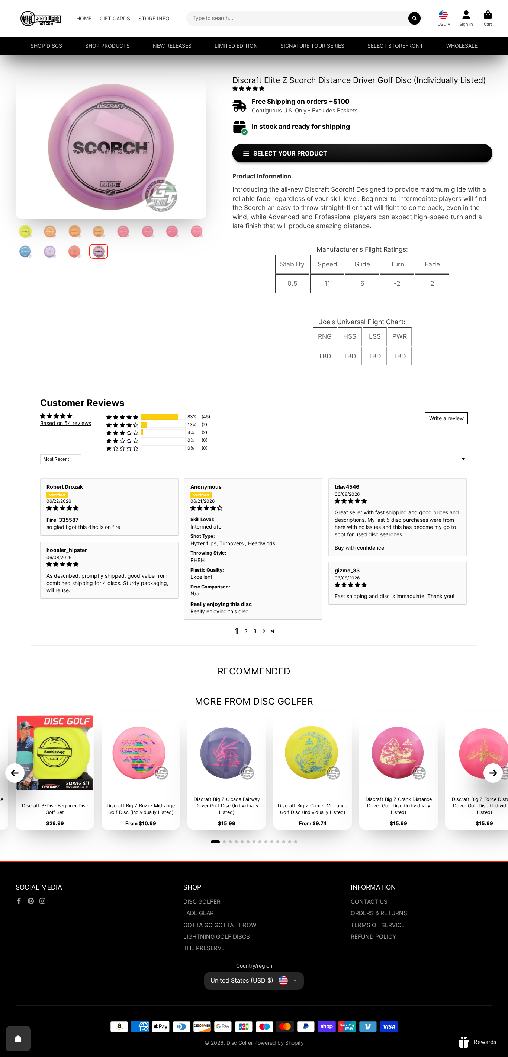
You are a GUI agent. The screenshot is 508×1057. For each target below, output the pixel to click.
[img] (109, 508)
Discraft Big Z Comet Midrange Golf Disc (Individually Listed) (312, 771)
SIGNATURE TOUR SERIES (312, 45)
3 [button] (255, 631)
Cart (487, 18)
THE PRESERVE (204, 948)
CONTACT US (369, 901)
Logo (41, 18)
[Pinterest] (31, 901)
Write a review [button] (446, 418)
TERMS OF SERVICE (378, 925)
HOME (83, 18)
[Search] (414, 18)
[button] (248, 88)
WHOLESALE (462, 45)
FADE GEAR (198, 913)
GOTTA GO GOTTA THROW (220, 925)
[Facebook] (19, 901)
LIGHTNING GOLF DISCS (216, 936)
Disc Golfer (239, 1043)
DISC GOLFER (202, 901)
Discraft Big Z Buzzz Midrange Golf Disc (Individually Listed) (141, 771)
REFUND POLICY (373, 936)
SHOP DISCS (46, 45)
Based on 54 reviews (65, 423)
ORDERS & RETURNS (379, 913)
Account (466, 18)
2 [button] (245, 631)
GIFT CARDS (115, 18)
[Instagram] (42, 901)
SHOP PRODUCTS (107, 45)
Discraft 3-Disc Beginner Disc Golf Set (55, 771)
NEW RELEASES (172, 45)
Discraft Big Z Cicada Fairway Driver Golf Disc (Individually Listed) (226, 771)
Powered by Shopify (279, 1043)
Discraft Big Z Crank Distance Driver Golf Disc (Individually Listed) (398, 771)
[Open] (18, 1038)
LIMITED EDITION (236, 45)
